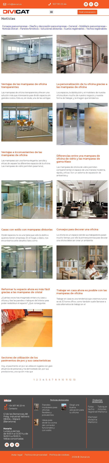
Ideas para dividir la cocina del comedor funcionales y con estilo (49, 425)
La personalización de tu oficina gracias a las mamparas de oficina (81, 86)
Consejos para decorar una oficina (77, 229)
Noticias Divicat (10, 29)
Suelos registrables (74, 29)
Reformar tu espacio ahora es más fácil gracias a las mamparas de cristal (25, 291)
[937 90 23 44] (49, 4)
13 (74, 379)
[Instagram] (91, 4)
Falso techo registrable (94, 409)
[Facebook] (96, 4)
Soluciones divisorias (51, 29)
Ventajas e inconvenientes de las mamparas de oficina (21, 154)
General (73, 26)
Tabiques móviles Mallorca (103, 409)
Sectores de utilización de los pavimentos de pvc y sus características (26, 359)
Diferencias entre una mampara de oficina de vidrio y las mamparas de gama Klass (78, 158)
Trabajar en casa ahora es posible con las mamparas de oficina (81, 292)
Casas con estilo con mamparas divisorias (27, 229)
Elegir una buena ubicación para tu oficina (77, 409)
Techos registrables (96, 29)
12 (70, 379)
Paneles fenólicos (29, 29)
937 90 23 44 (59, 4)
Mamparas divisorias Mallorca (94, 419)
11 (66, 379)
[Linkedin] (86, 4)
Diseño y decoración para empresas (48, 26)
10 (63, 379)
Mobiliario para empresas (92, 26)
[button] (51, 12)
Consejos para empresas (14, 26)
